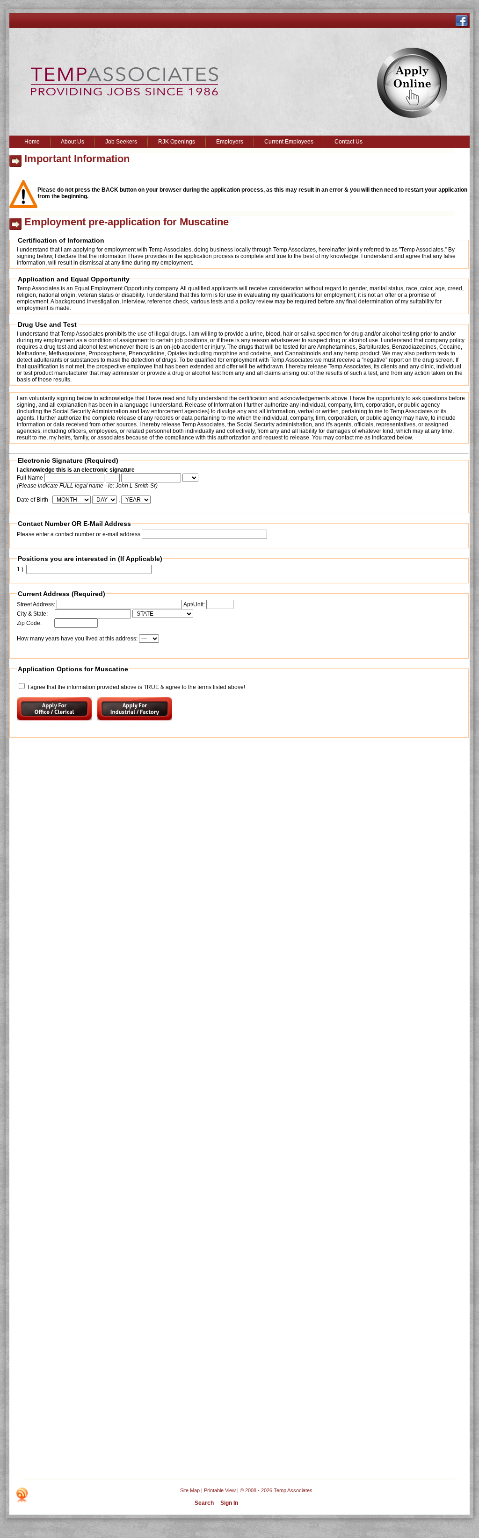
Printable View (220, 1490)
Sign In (229, 1503)
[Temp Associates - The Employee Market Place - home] (124, 93)
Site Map (190, 1490)
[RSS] (22, 1495)
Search (204, 1503)
